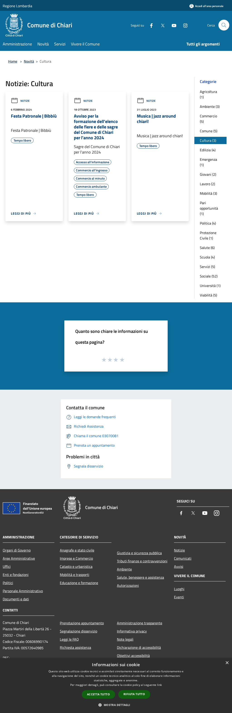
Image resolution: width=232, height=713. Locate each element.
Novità (29, 61)
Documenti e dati (16, 599)
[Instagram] (183, 25)
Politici (8, 582)
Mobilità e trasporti (74, 574)
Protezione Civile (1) (208, 235)
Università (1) (210, 285)
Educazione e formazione (79, 582)
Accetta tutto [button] (98, 694)
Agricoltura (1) (208, 94)
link (159, 685)
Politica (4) (208, 223)
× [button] (227, 663)
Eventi (179, 597)
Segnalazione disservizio (78, 631)
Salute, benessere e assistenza (140, 577)
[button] (116, 705)
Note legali (125, 639)
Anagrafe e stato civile (77, 550)
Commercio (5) (208, 118)
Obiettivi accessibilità (133, 655)
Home (12, 61)
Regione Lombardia (17, 6)
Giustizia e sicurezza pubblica (139, 553)
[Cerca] (223, 25)
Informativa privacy (132, 631)
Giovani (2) (208, 174)
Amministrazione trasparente (139, 623)
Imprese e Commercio (76, 558)
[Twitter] (160, 25)
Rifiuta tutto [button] (134, 694)
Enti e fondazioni (16, 574)
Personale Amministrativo (23, 591)
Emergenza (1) (208, 162)
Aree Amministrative (19, 558)
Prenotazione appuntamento (82, 623)
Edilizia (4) (207, 150)
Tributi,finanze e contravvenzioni (142, 561)
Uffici (7, 566)
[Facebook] (149, 25)
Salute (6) (207, 247)
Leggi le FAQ (69, 639)
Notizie (25, 101)
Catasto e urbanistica (76, 566)
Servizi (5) (207, 266)
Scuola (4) (207, 257)
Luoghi (179, 589)
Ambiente (124, 569)
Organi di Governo (17, 550)
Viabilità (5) (208, 295)
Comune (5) (208, 131)
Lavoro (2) (207, 184)
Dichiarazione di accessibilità (139, 647)
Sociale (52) (209, 276)
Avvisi (178, 566)
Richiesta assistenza (75, 647)
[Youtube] (172, 25)
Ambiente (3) (210, 106)
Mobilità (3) (208, 193)
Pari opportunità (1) (209, 208)
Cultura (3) (208, 140)
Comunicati (182, 558)
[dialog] (116, 685)
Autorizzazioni (128, 585)
